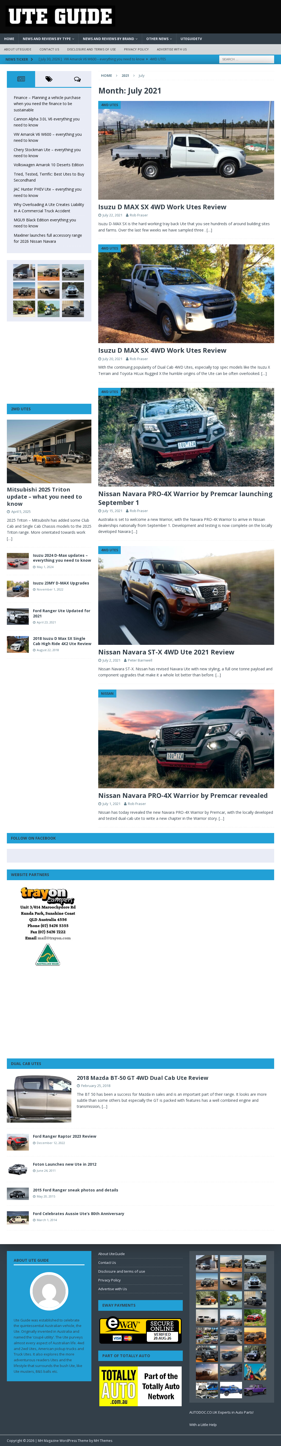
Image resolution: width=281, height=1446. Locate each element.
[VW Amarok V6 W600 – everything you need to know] (73, 272)
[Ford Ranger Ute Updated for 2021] (18, 616)
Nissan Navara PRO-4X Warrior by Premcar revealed (183, 795)
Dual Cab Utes (26, 1063)
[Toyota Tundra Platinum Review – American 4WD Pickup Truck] (231, 1354)
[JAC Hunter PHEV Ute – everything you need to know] (24, 309)
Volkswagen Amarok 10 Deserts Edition (49, 164)
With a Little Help (203, 1424)
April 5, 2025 (21, 511)
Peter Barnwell (140, 660)
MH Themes (103, 1440)
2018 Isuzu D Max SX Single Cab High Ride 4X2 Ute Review (62, 641)
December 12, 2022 (51, 1143)
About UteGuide (17, 49)
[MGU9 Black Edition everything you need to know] (73, 309)
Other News (157, 38)
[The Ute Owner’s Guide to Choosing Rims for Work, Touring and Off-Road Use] (231, 1317)
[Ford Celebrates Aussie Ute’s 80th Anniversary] (18, 1218)
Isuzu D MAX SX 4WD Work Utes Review (162, 206)
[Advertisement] (49, 362)
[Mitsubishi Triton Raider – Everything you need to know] (207, 1372)
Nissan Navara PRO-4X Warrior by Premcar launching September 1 (185, 498)
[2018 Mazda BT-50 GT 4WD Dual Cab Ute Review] (39, 1098)
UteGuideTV (191, 38)
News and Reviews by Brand (108, 38)
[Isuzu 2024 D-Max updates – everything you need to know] (18, 561)
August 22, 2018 (48, 650)
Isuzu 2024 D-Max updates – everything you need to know (62, 558)
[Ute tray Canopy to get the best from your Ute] (231, 1390)
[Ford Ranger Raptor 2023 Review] (18, 1142)
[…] (209, 230)
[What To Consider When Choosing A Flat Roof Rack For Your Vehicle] (207, 1390)
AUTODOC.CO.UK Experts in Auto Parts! (221, 1412)
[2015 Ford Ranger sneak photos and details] (18, 1194)
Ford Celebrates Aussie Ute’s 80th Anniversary (78, 1213)
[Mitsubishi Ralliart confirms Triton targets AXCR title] (255, 1317)
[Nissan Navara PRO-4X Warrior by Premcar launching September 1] (186, 437)
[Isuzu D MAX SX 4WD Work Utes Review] (186, 150)
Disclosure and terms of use (91, 49)
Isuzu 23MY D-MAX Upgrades (61, 583)
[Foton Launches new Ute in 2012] (18, 1169)
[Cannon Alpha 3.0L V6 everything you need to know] (49, 272)
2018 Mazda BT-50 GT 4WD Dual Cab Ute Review (142, 1077)
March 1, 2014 (47, 1220)
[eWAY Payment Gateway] (140, 1340)
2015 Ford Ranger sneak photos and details (75, 1190)
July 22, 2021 (112, 215)
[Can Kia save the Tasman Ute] (207, 1354)
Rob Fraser (139, 215)
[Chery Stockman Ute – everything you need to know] (24, 290)
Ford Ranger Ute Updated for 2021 (61, 613)
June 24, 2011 (46, 1170)
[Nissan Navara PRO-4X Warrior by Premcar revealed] (186, 739)
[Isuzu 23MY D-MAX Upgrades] (18, 589)
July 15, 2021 (112, 510)
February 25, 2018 (95, 1085)
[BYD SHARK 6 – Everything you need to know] (255, 1354)
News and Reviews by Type (47, 38)
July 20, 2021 (112, 358)
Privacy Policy (136, 49)
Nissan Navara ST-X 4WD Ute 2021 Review (166, 651)
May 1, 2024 (45, 567)
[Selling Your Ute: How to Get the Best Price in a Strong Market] (207, 1336)
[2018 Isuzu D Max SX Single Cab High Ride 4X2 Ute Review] (18, 644)
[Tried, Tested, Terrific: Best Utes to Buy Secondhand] (73, 290)
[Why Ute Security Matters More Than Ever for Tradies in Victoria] (255, 1372)
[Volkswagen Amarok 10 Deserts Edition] (49, 290)
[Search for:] (246, 58)
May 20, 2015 (46, 1196)
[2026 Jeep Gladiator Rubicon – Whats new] (255, 1390)
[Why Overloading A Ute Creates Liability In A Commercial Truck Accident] (49, 309)
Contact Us (49, 49)
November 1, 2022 (50, 589)
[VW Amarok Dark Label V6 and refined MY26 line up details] (231, 1372)
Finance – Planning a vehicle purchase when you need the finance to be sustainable (47, 103)
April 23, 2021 (46, 622)
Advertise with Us (172, 49)
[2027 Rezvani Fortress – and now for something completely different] (231, 1336)
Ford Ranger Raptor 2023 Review (64, 1136)
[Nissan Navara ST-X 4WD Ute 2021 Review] (186, 595)
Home (9, 38)
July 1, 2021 (111, 803)
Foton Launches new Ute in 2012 (64, 1164)
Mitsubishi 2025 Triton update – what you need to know (44, 496)
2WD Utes (21, 408)
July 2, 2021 (111, 660)
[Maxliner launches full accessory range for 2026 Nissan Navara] (207, 1317)
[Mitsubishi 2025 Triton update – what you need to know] (49, 451)
